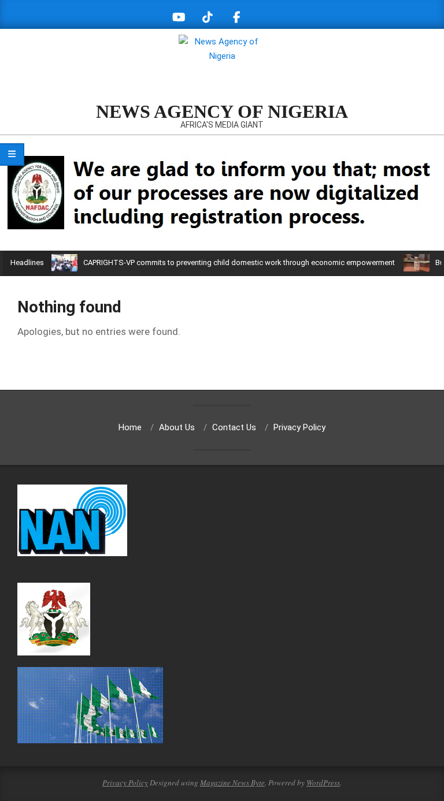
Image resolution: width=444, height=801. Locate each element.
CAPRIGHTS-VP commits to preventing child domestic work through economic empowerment (239, 262)
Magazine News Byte (232, 782)
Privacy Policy (125, 782)
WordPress (323, 782)
